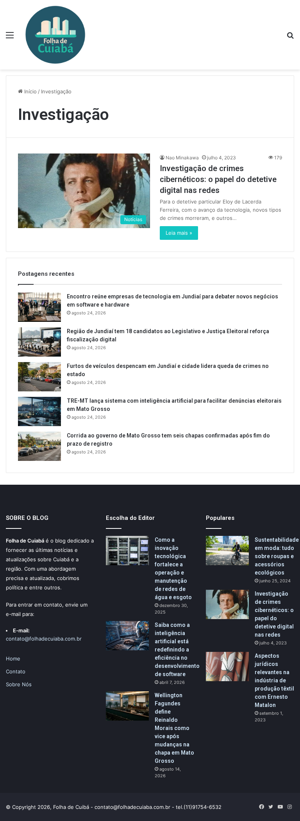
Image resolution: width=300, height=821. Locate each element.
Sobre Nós (19, 684)
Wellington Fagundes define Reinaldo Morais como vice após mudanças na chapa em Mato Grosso (174, 728)
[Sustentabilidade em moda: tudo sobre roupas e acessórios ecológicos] (227, 550)
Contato (15, 671)
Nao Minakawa (182, 158)
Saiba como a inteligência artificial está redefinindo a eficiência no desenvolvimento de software (177, 649)
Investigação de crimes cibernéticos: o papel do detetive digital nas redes (218, 179)
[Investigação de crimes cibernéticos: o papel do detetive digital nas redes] (227, 604)
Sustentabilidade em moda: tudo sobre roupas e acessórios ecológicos (277, 556)
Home (13, 658)
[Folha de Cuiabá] (55, 34)
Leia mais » (179, 233)
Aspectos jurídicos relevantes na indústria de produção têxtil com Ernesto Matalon (274, 680)
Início (30, 91)
